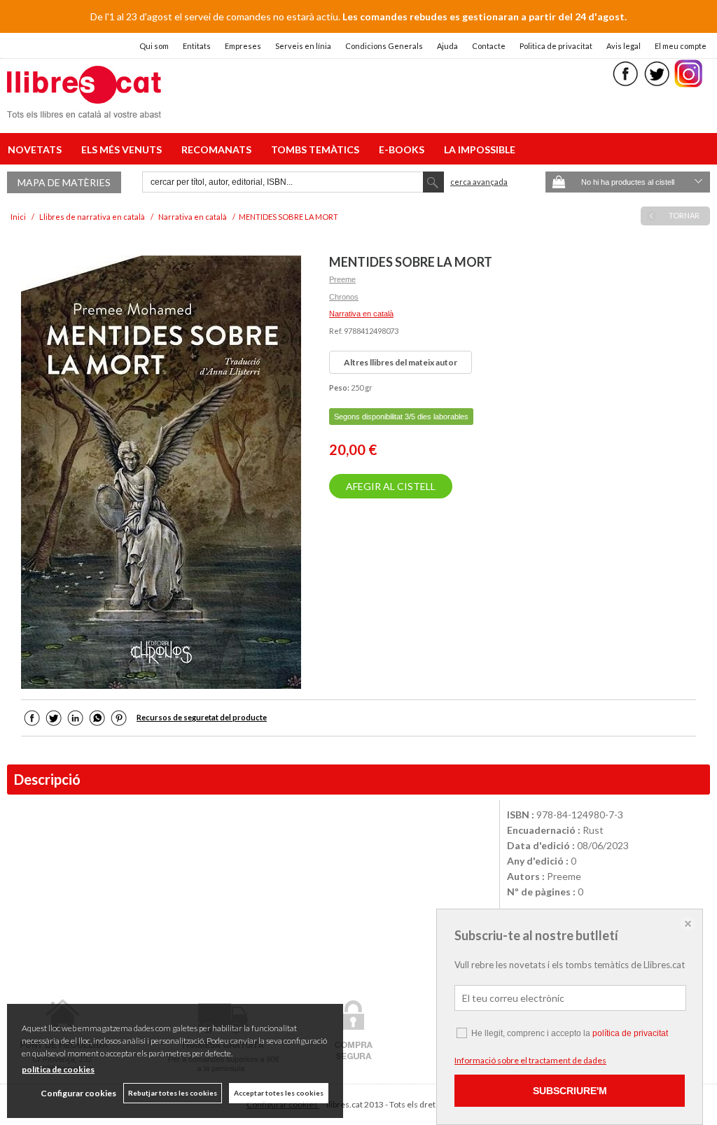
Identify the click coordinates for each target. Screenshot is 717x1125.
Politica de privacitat (556, 45)
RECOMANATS (218, 149)
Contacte (489, 45)
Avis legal (623, 45)
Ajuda (447, 45)
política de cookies (58, 1069)
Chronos (343, 297)
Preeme (342, 279)
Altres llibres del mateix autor (400, 362)
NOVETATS (37, 149)
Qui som (154, 45)
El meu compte (680, 45)
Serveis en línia (303, 45)
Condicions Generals (384, 45)
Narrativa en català (361, 313)
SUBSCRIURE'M (570, 1090)
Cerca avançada (479, 181)
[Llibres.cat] (84, 109)
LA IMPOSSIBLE (479, 149)
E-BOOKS (404, 149)
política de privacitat (630, 1033)
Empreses (243, 45)
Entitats (197, 45)
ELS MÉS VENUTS (123, 149)
